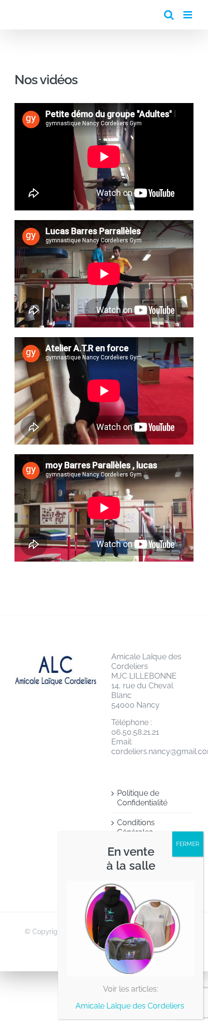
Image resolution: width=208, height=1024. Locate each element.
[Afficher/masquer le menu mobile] (188, 15)
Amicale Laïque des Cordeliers (130, 1005)
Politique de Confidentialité (142, 797)
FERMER (187, 844)
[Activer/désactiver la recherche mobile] (169, 15)
